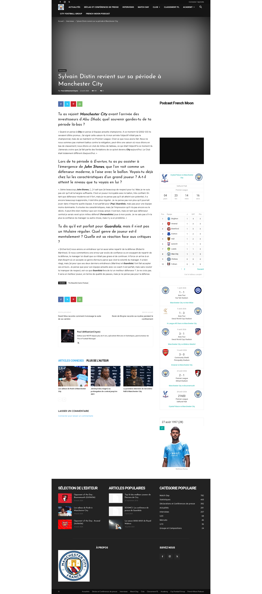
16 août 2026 (182, 350)
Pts (200, 214)
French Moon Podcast (98, 13)
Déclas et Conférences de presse (101, 7)
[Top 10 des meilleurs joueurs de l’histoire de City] (116, 498)
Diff (193, 214)
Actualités (74, 7)
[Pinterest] (73, 104)
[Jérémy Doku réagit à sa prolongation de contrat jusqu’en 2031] (105, 376)
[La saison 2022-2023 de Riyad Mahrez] (116, 524)
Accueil (61, 21)
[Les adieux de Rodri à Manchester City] (73, 376)
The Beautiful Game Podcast (78, 283)
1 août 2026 (181, 288)
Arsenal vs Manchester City (181, 365)
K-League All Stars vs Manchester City (182, 323)
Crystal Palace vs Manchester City (182, 406)
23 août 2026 (182, 371)
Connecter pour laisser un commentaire (75, 416)
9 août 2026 (181, 329)
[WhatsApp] (79, 104)
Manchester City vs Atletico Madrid (181, 344)
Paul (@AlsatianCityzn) (69, 91)
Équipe (169, 214)
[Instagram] (65, 2)
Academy (188, 7)
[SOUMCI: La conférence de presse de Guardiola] (116, 511)
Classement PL (171, 7)
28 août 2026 (182, 392)
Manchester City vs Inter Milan (181, 303)
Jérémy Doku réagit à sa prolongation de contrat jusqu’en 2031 (104, 391)
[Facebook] (60, 2)
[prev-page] (60, 399)
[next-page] (64, 399)
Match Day (143, 7)
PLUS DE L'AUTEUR (97, 360)
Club (155, 7)
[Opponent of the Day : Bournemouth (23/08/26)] (65, 498)
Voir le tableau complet (193, 274)
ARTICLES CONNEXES (71, 360)
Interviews (128, 7)
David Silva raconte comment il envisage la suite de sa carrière (79, 317)
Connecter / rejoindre (196, 2)
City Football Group (71, 13)
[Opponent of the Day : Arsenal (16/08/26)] (65, 524)
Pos (162, 214)
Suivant (200, 269)
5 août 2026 (181, 309)
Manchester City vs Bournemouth (182, 386)
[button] (200, 7)
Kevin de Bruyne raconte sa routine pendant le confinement (132, 317)
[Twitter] (69, 2)
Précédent (164, 269)
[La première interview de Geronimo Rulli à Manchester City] (138, 376)
